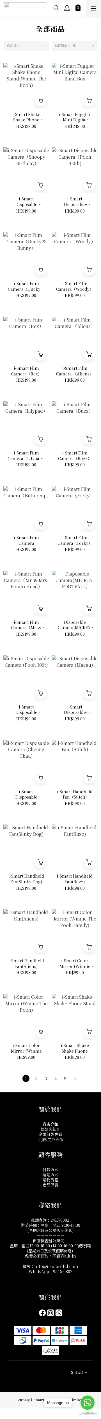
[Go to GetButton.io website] (88, 1413)
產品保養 (50, 1185)
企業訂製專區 (50, 1134)
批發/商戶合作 (50, 1139)
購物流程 (50, 1179)
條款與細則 (50, 1129)
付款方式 (50, 1169)
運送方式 (50, 1174)
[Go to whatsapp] (88, 1403)
